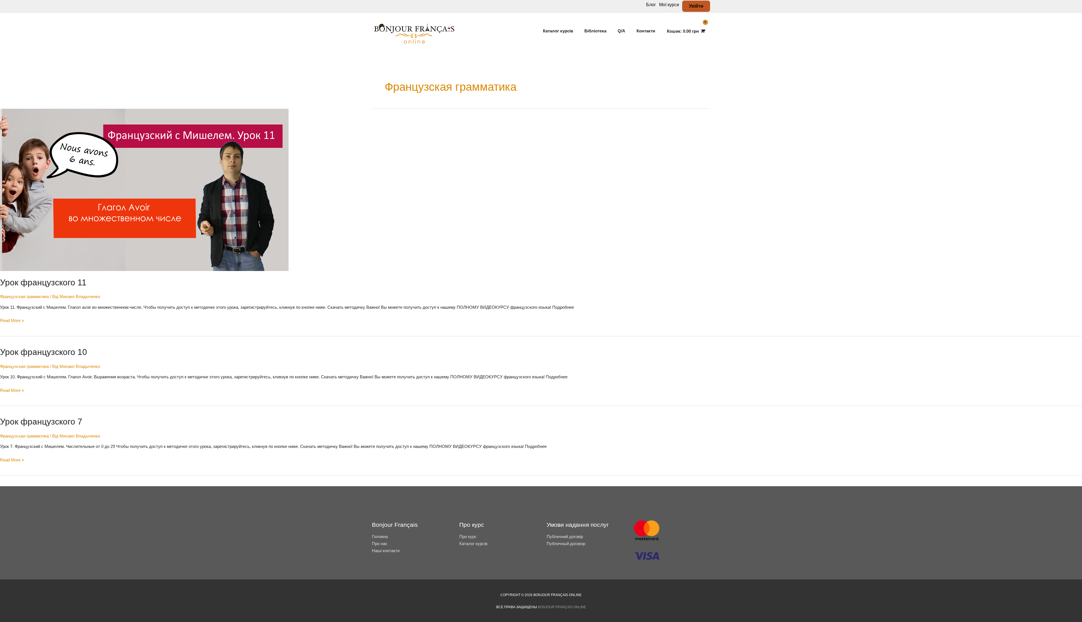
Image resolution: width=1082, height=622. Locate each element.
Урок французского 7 (41, 421)
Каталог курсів (473, 543)
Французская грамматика (24, 296)
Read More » (12, 320)
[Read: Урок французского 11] (144, 189)
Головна (380, 536)
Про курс (468, 536)
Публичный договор (566, 543)
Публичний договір (565, 536)
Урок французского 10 (43, 352)
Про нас (379, 543)
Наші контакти (386, 550)
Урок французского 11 (43, 282)
